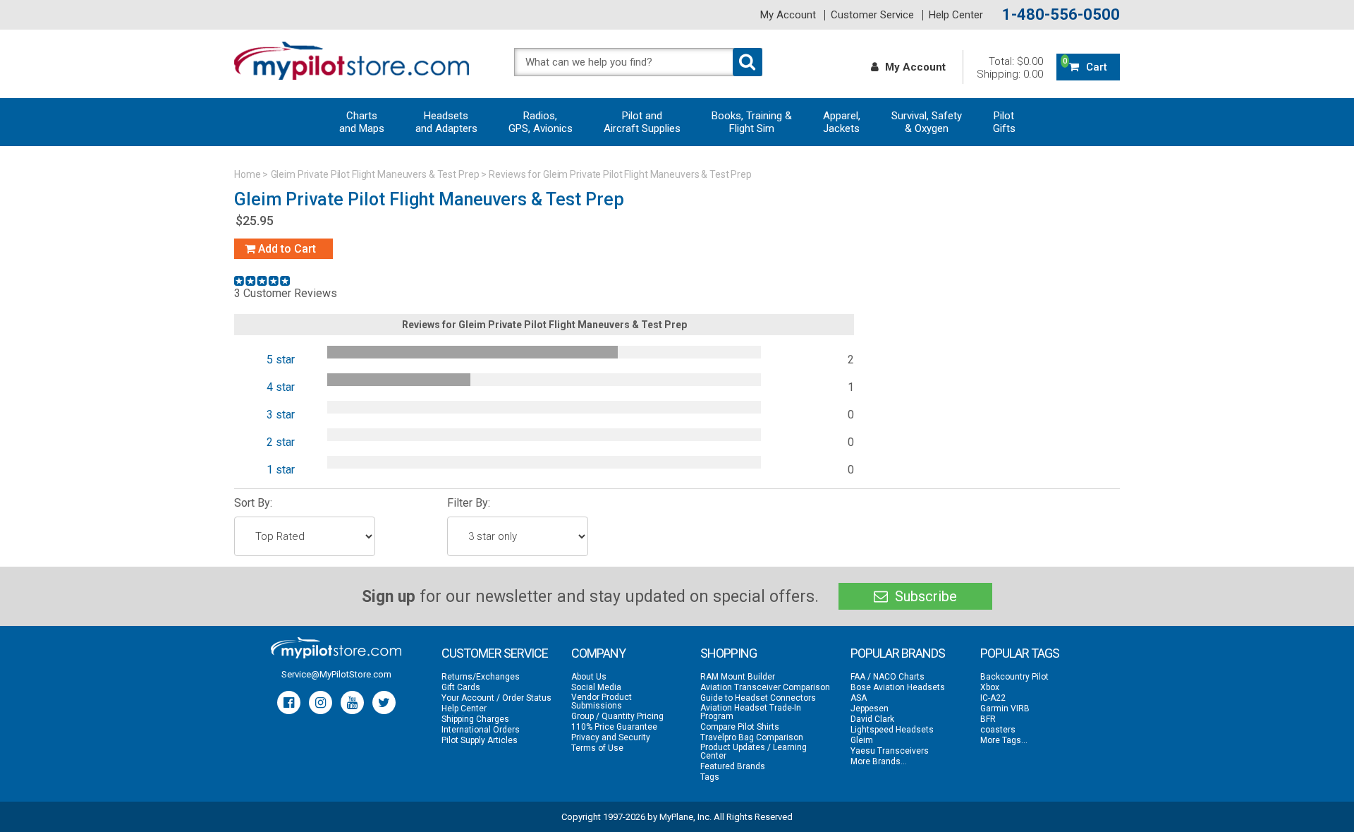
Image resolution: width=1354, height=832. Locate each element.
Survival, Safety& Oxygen (926, 122)
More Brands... (878, 761)
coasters (998, 729)
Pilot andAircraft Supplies (642, 122)
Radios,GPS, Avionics (540, 122)
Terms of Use (597, 748)
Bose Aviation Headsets (897, 687)
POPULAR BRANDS (897, 653)
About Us (588, 677)
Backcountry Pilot (1014, 677)
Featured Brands (732, 766)
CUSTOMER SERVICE (494, 653)
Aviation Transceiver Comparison (765, 687)
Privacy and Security (610, 737)
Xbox (989, 687)
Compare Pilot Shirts (739, 727)
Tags (709, 777)
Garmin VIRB (1005, 708)
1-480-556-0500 (1061, 15)
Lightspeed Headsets (892, 729)
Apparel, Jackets (841, 122)
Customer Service (872, 15)
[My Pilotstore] (336, 647)
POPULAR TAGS (1019, 653)
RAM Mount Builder (737, 677)
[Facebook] (288, 702)
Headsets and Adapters (446, 122)
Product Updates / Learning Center (753, 751)
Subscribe (924, 596)
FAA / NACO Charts (887, 677)
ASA (858, 698)
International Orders (480, 729)
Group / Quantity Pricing (617, 716)
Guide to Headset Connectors (758, 698)
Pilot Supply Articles (479, 740)
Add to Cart (285, 248)
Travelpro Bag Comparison (751, 737)
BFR (988, 719)
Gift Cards (460, 687)
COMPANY (598, 653)
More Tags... (1003, 740)
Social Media (596, 687)
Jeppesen (869, 708)
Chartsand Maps (361, 122)
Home (247, 174)
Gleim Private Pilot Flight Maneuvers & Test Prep (375, 174)
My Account (788, 15)
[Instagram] (320, 702)
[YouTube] (352, 702)
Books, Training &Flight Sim (752, 122)
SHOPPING (728, 653)
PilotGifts (1004, 122)
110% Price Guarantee (614, 727)
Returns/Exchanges (480, 677)
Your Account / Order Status (496, 698)
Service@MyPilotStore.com (336, 674)
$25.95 (255, 220)
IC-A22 (993, 698)
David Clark (872, 719)
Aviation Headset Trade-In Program (750, 712)
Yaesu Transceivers (889, 751)
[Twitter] (384, 702)
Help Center (956, 15)
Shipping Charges (475, 719)
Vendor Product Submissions (601, 701)
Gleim (861, 740)
